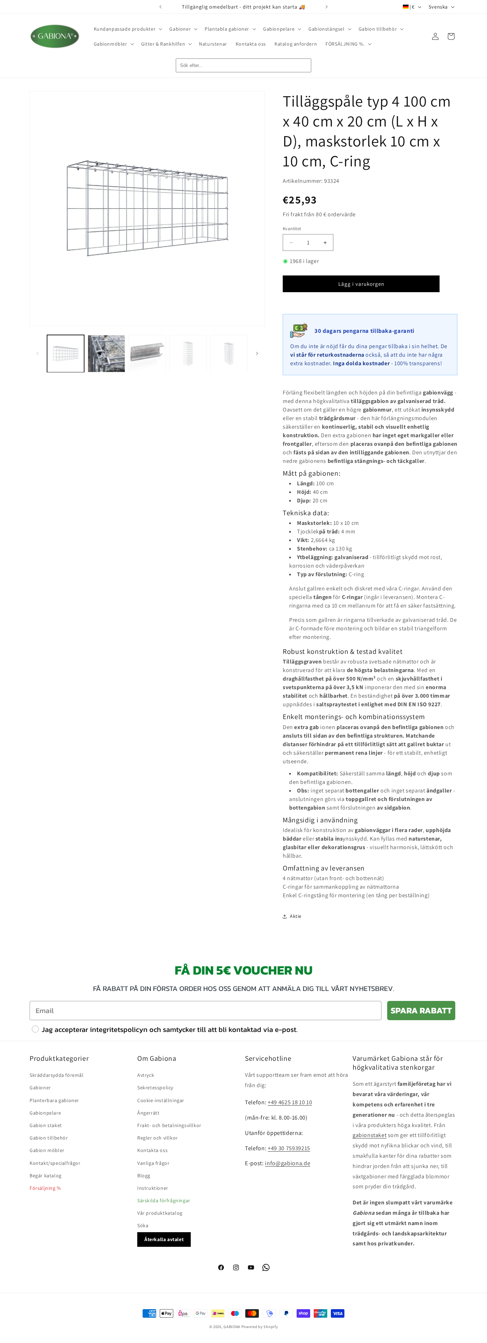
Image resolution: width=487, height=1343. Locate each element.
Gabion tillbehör (49, 1138)
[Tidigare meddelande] (160, 7)
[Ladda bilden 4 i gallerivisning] (187, 353)
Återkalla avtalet (164, 1239)
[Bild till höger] (257, 353)
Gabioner (40, 1088)
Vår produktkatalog (160, 1213)
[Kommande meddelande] (326, 7)
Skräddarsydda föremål (57, 1075)
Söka (142, 1226)
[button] (127, 28)
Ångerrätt (148, 1113)
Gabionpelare (45, 1113)
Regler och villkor (157, 1138)
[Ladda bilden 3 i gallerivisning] (147, 353)
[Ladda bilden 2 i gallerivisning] (106, 353)
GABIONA (232, 1326)
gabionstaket (369, 1135)
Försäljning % (45, 1188)
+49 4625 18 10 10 (290, 1102)
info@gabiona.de (287, 1163)
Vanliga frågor (153, 1163)
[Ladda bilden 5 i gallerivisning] (228, 353)
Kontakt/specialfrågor (55, 1163)
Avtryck (145, 1075)
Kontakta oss (152, 1150)
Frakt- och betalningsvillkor (169, 1125)
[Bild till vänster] (37, 353)
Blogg (143, 1175)
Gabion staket (46, 1125)
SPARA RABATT (421, 1010)
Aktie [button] (296, 916)
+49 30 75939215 (289, 1148)
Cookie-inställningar (160, 1100)
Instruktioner (152, 1188)
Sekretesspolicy (155, 1088)
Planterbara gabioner (54, 1100)
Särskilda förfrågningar (163, 1201)
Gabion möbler (47, 1150)
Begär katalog (46, 1175)
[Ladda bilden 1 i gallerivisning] (65, 353)
